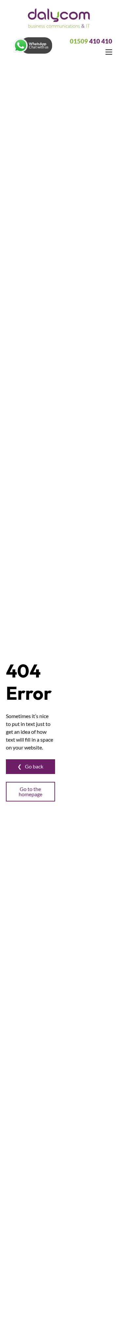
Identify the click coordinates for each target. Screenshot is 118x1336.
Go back (34, 766)
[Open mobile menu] (109, 52)
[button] (32, 45)
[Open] (20, 45)
